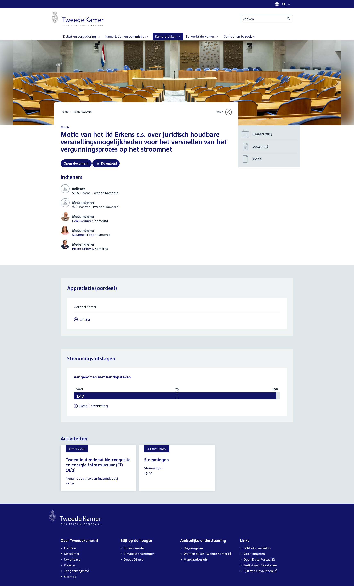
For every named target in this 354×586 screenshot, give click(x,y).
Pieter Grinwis (82, 249)
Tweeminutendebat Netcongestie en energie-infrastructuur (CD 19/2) (98, 464)
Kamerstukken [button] (166, 36)
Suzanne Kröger (83, 235)
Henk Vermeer (82, 221)
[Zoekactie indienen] (288, 19)
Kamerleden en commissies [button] (126, 36)
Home (64, 111)
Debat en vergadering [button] (80, 36)
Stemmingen (156, 459)
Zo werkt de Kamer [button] (200, 36)
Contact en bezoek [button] (238, 36)
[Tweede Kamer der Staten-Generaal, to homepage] (78, 18)
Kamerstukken (82, 111)
